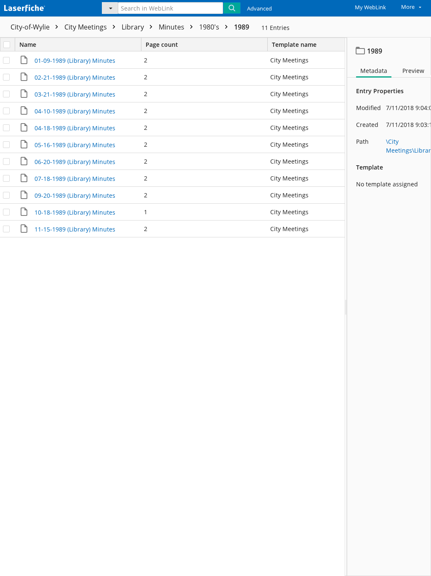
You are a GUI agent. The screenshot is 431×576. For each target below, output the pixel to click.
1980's (210, 27)
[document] (389, 307)
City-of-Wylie (31, 27)
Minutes (172, 27)
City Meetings (86, 27)
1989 (241, 27)
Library (134, 27)
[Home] (44, 7)
